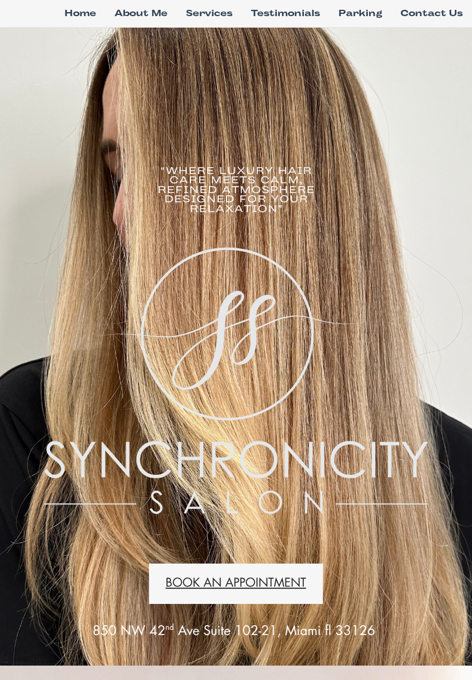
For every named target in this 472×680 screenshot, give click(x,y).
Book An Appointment (236, 583)
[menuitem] (80, 13)
